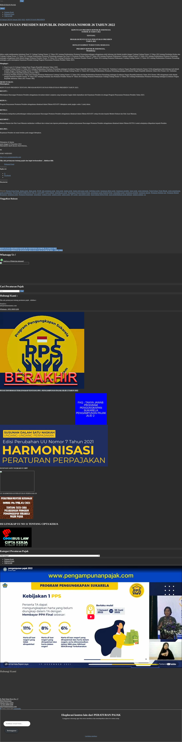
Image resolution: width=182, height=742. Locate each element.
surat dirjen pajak (84, 195)
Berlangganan (11, 730)
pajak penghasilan (6, 193)
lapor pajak (133, 191)
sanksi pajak (66, 195)
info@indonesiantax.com (8, 706)
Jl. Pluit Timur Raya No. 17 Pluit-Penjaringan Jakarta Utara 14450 (9, 701)
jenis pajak (59, 191)
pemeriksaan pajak (61, 193)
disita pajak (32, 191)
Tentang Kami (9, 12)
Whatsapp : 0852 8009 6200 (9, 309)
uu (145, 195)
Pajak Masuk (163, 191)
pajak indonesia (143, 191)
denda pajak (24, 191)
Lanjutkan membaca (91, 736)
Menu (2, 8)
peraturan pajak (13, 195)
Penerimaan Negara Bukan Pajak (79, 193)
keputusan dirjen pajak (107, 191)
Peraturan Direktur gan (158, 193)
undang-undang (138, 195)
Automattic (17, 708)
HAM (39, 191)
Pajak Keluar (153, 191)
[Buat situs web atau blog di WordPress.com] (0, 708)
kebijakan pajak (94, 191)
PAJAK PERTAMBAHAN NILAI (24, 193)
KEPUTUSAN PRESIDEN (35, 19)
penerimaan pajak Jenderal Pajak (101, 193)
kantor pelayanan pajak (80, 191)
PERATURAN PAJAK (8, 5)
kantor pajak (68, 191)
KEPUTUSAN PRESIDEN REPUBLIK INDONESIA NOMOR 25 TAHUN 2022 (28, 248)
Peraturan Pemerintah (26, 195)
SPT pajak (74, 195)
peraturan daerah (144, 193)
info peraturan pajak (48, 191)
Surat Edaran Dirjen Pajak (99, 195)
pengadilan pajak (119, 193)
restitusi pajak (46, 195)
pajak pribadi (49, 193)
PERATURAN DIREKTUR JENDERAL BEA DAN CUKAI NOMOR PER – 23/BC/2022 (31, 250)
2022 (23, 19)
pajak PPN (40, 193)
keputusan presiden (122, 191)
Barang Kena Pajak (12, 191)
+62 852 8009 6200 (6, 705)
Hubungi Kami (9, 14)
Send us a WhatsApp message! (13, 261)
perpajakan (37, 195)
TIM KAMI (8, 16)
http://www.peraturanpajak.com (10, 157)
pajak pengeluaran (174, 191)
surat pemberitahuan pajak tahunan (120, 195)
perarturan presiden (131, 193)
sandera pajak (56, 195)
